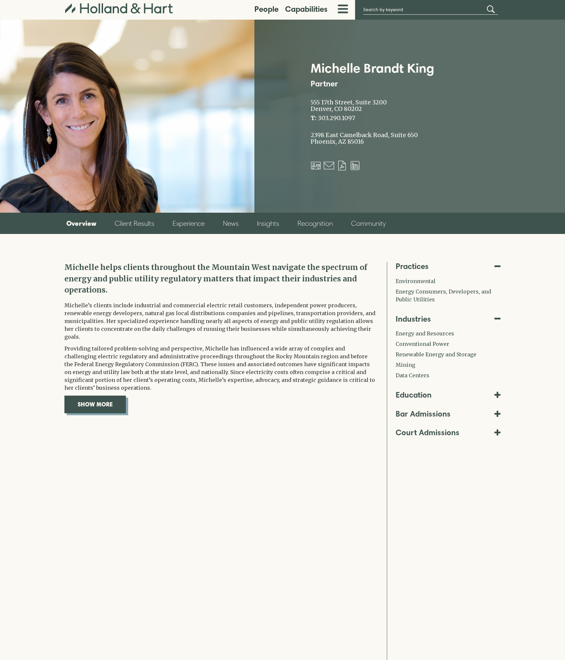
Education (414, 395)
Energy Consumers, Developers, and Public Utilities (443, 295)
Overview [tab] (81, 223)
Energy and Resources (425, 333)
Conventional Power (422, 344)
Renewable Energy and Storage (436, 354)
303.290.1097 (336, 118)
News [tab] (231, 223)
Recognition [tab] (315, 223)
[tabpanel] (220, 337)
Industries (413, 319)
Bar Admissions (423, 414)
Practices (412, 266)
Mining (405, 365)
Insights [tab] (268, 223)
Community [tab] (368, 223)
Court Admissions (427, 432)
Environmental (416, 281)
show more (101, 404)
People (266, 9)
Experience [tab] (189, 223)
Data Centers (412, 375)
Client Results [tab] (134, 223)
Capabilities (306, 9)
